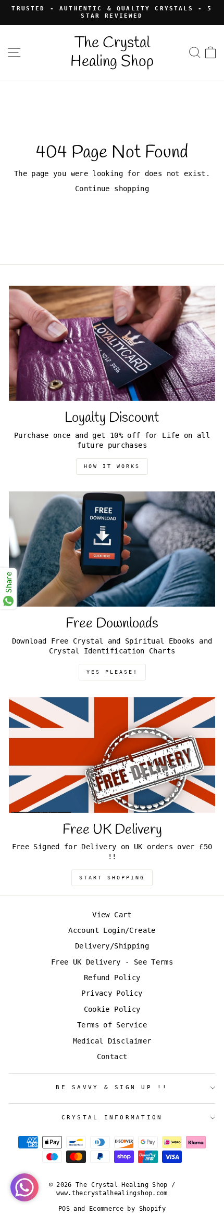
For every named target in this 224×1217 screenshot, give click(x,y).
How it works (112, 466)
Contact (112, 1056)
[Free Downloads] (112, 549)
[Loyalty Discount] (112, 344)
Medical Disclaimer (112, 1041)
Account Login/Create (111, 930)
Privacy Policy (111, 993)
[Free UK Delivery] (112, 755)
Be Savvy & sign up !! (112, 1087)
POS (64, 1208)
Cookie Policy (112, 1009)
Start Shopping (112, 877)
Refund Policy (112, 977)
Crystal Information (112, 1117)
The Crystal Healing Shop (112, 52)
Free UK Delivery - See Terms (112, 962)
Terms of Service (112, 1025)
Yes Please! (112, 672)
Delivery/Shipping (112, 946)
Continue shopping (112, 188)
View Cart (111, 915)
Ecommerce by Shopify (127, 1208)
